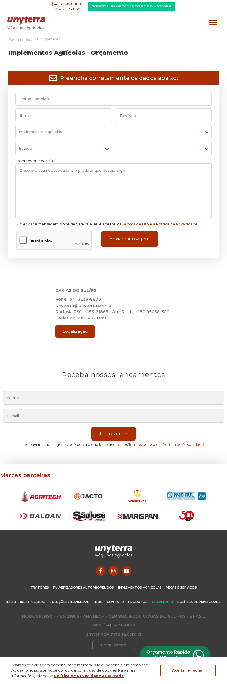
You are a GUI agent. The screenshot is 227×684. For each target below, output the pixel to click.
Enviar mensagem (129, 238)
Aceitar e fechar (188, 670)
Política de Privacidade (199, 602)
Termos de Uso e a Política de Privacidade (160, 224)
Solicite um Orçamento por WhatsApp (131, 6)
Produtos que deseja (34, 160)
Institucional (32, 602)
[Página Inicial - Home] (26, 20)
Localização (75, 331)
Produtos (138, 602)
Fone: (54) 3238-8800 (78, 299)
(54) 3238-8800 (66, 4)
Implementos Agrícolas (140, 587)
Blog (98, 602)
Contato (115, 602)
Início (11, 602)
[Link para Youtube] (126, 571)
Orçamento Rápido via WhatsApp (168, 655)
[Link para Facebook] (100, 571)
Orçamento (162, 602)
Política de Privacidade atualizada (89, 675)
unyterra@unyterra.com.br (84, 305)
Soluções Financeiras (69, 602)
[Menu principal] (213, 23)
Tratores (39, 587)
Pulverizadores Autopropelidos (83, 587)
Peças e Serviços (181, 587)
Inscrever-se (113, 433)
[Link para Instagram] (113, 571)
